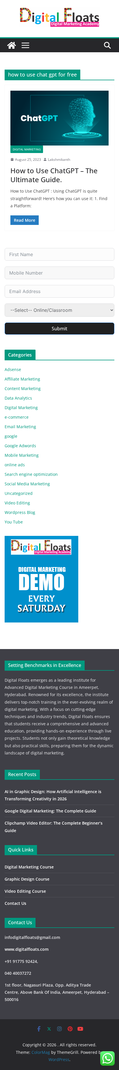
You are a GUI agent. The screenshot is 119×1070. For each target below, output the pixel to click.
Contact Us (15, 903)
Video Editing (17, 503)
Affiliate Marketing (22, 379)
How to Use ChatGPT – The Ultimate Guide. (54, 175)
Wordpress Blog (20, 512)
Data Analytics (18, 398)
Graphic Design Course (27, 879)
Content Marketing (23, 388)
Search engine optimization (31, 474)
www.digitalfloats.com (27, 949)
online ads (15, 464)
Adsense (13, 369)
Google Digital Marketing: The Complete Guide (50, 811)
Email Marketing (20, 426)
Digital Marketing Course (29, 867)
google (11, 436)
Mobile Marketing (22, 455)
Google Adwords (20, 445)
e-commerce (17, 417)
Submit (59, 328)
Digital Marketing (27, 149)
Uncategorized (19, 493)
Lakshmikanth (59, 159)
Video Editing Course (25, 891)
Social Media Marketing (27, 483)
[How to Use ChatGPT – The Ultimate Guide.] (59, 118)
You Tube (14, 522)
